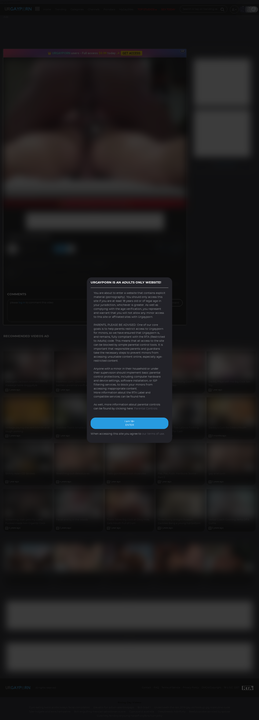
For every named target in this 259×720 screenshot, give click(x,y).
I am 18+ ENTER (129, 423)
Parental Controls (145, 408)
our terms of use (153, 434)
